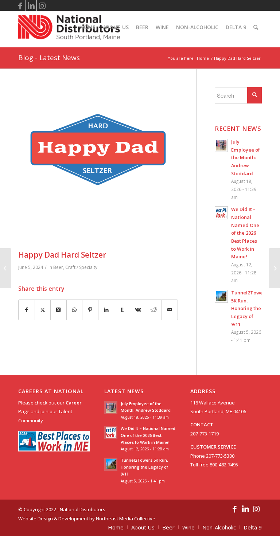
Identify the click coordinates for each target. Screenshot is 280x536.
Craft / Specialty (81, 267)
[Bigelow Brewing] (274, 268)
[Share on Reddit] (154, 310)
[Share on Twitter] (43, 310)
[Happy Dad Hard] (98, 167)
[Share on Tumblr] (122, 310)
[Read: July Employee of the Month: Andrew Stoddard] (221, 145)
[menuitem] (88, 27)
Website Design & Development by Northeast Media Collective (86, 518)
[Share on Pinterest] (90, 310)
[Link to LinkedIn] (31, 5)
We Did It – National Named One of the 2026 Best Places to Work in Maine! (245, 233)
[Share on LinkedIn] (106, 310)
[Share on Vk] (138, 310)
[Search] (256, 27)
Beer (58, 267)
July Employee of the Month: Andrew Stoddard (245, 157)
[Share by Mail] (170, 310)
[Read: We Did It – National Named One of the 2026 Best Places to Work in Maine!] (221, 212)
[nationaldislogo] (69, 27)
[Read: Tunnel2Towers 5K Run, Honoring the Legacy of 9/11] (221, 296)
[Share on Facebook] (27, 310)
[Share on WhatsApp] (74, 310)
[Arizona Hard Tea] (5, 268)
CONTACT (201, 424)
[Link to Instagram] (42, 5)
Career (74, 402)
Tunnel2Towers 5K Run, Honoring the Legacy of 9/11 (249, 308)
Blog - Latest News (49, 57)
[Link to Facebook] (20, 5)
